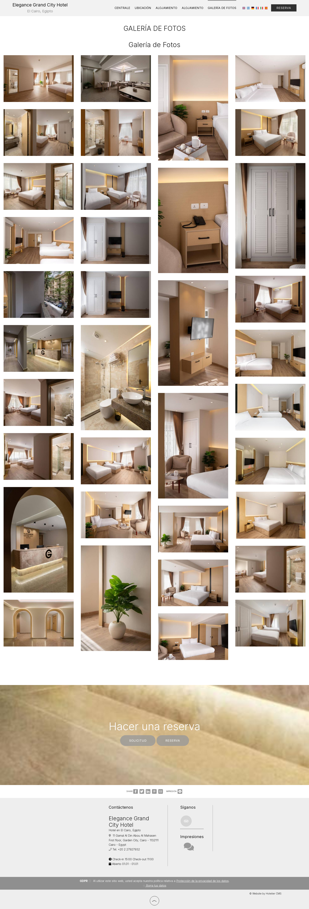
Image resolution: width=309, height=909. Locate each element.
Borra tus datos (155, 885)
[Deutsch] (252, 8)
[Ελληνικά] (248, 8)
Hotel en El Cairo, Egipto (125, 830)
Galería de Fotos (222, 8)
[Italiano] (261, 8)
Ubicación (143, 8)
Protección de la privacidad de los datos (202, 881)
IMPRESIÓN (171, 791)
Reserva (283, 8)
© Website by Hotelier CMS (265, 893)
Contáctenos (121, 807)
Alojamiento (166, 8)
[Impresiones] (188, 849)
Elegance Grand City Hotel (40, 7)
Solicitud (138, 740)
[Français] (257, 8)
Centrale (122, 8)
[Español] (266, 8)
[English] (243, 8)
